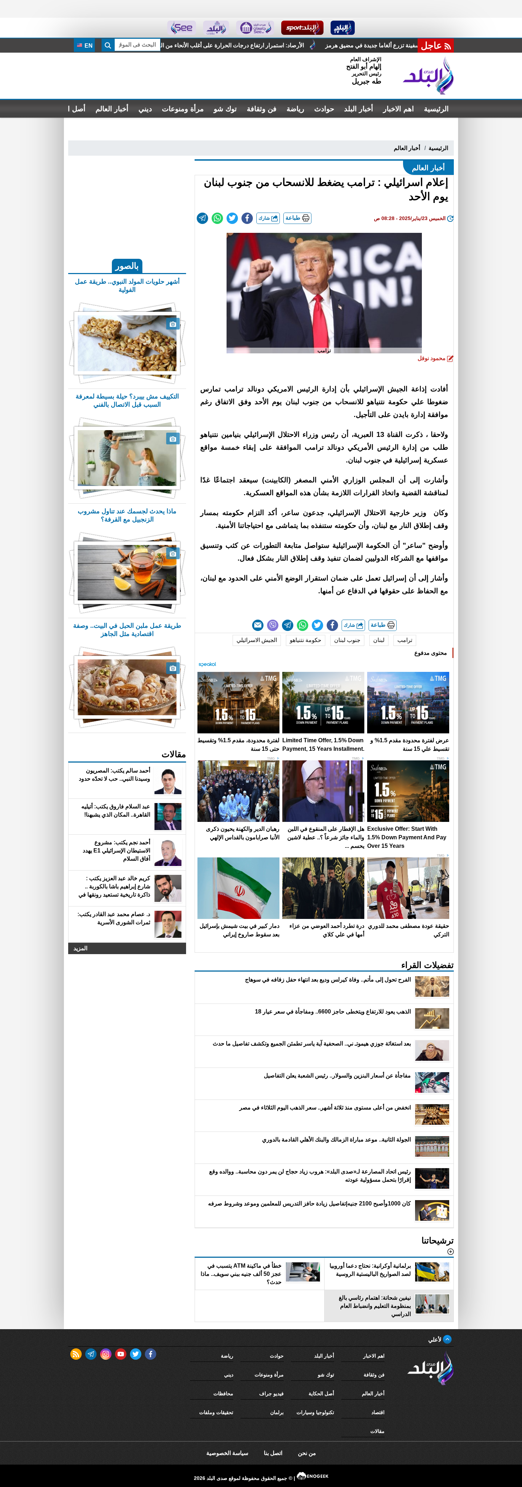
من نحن (307, 1453)
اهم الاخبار (398, 109)
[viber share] (272, 625)
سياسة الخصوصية (227, 1453)
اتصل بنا (273, 1453)
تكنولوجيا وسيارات (315, 1412)
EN (88, 46)
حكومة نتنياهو (305, 640)
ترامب (404, 640)
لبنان (379, 640)
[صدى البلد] (428, 75)
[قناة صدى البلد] (343, 28)
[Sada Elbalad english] (181, 28)
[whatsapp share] (217, 218)
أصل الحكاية (321, 1393)
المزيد (80, 948)
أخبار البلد (358, 109)
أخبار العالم (112, 109)
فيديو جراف (271, 1393)
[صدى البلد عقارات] (216, 28)
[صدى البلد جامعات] (255, 28)
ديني (145, 109)
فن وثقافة (262, 109)
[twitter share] (232, 218)
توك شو (225, 109)
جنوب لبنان (347, 640)
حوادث (324, 109)
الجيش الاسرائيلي (256, 640)
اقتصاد (378, 1412)
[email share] (202, 218)
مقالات (377, 1431)
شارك (265, 218)
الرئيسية (436, 109)
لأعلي (435, 1340)
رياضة (295, 109)
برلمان (277, 1412)
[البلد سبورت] (302, 28)
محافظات (223, 1393)
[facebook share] (247, 218)
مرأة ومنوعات (183, 109)
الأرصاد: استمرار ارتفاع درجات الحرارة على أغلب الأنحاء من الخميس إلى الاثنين (355, 45)
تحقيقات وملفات (216, 1412)
